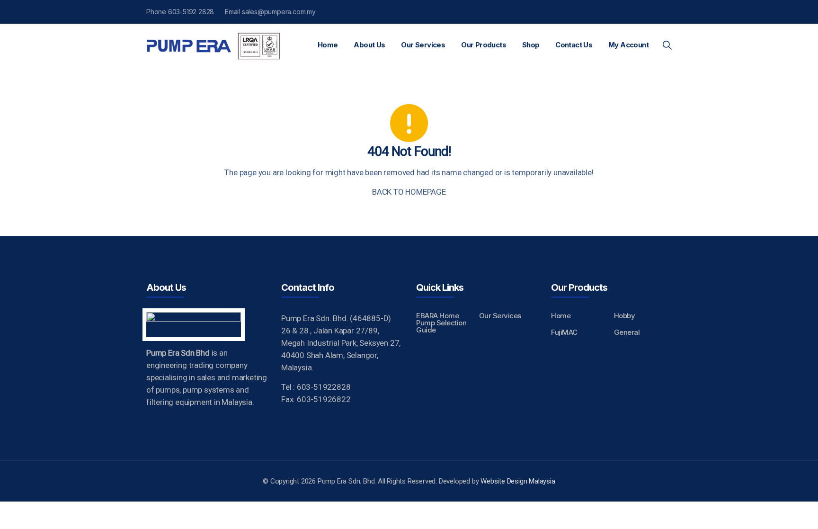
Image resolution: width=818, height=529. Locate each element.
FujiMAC (564, 332)
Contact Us (573, 44)
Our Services (423, 44)
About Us (369, 44)
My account (628, 44)
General (627, 332)
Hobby (624, 315)
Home (328, 44)
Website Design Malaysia (517, 481)
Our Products (483, 44)
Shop (531, 44)
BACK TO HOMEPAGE (409, 192)
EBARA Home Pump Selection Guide (441, 322)
